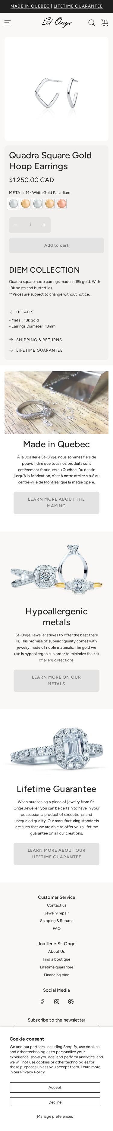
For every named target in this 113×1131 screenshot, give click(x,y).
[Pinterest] (70, 1001)
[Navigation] (7, 22)
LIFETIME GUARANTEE (78, 6)
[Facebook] (42, 1001)
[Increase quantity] (44, 225)
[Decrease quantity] (15, 225)
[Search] (91, 22)
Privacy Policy (32, 1072)
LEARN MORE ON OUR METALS (56, 680)
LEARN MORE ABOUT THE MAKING (56, 502)
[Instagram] (56, 1001)
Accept (55, 1087)
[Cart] (104, 22)
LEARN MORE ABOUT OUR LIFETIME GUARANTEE (57, 854)
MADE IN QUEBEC (30, 6)
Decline (55, 1102)
